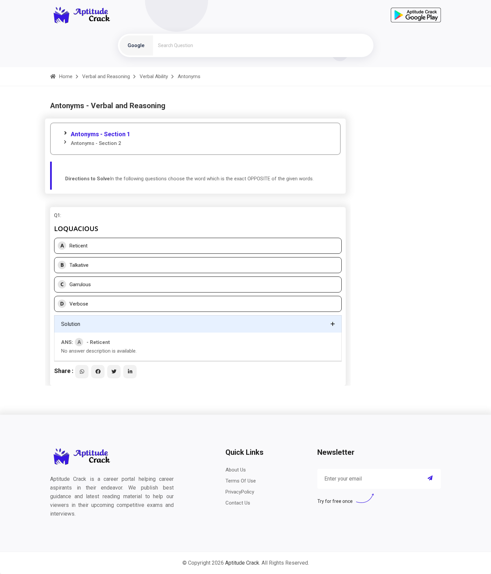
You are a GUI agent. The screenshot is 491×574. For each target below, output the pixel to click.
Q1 (57, 215)
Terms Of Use (240, 481)
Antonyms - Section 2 (96, 143)
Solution (70, 324)
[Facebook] (98, 371)
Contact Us (237, 503)
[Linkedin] (130, 371)
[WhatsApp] (82, 371)
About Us (235, 470)
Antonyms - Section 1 (100, 134)
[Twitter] (114, 371)
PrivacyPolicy (239, 492)
